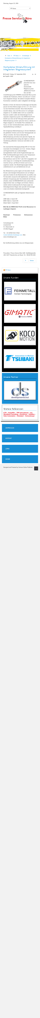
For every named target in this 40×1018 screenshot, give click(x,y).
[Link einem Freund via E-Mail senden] (35, 74)
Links (7, 449)
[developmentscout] (20, 390)
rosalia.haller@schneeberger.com (12, 235)
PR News (8, 270)
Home (7, 459)
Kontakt (8, 438)
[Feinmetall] (20, 291)
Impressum (9, 428)
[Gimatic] (20, 313)
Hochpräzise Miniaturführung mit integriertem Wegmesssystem (19, 68)
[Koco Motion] (20, 335)
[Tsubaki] (20, 358)
